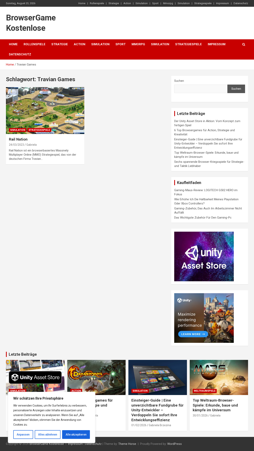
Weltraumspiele (205, 390)
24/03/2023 (16, 144)
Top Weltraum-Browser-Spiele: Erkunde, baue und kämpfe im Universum (215, 405)
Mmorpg (168, 3)
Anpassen (23, 434)
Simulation (142, 3)
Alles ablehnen (47, 434)
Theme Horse (127, 444)
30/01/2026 (200, 415)
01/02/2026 (138, 425)
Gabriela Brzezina (160, 425)
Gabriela (31, 144)
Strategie (114, 3)
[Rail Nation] (45, 110)
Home (81, 3)
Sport (155, 3)
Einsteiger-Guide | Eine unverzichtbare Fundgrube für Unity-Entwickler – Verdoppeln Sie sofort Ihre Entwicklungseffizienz (208, 143)
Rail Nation (18, 139)
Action (127, 3)
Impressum (222, 3)
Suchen (179, 81)
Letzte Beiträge (23, 354)
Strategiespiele (203, 3)
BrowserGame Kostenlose (47, 444)
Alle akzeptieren (76, 434)
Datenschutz (241, 3)
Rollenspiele (97, 3)
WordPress (174, 444)
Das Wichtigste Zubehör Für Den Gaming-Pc (203, 217)
